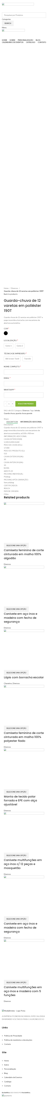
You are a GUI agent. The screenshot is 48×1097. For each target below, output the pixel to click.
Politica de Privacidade (13, 1036)
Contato (7, 1044)
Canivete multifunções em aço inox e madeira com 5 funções (23, 991)
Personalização (10, 1069)
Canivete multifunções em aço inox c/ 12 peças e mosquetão (23, 864)
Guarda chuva (9, 413)
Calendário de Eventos (13, 1077)
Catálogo (7, 1081)
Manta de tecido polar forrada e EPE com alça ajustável (20, 801)
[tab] (12, 422)
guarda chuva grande (24, 413)
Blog (6, 1073)
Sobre (6, 1065)
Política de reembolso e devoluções (18, 1040)
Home (6, 288)
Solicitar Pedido (26, 404)
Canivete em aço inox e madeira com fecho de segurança (20, 618)
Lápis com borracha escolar (24, 677)
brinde (37, 410)
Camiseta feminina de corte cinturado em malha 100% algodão (24, 554)
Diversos (14, 288)
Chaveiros (8, 683)
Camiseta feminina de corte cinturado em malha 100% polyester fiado (24, 737)
